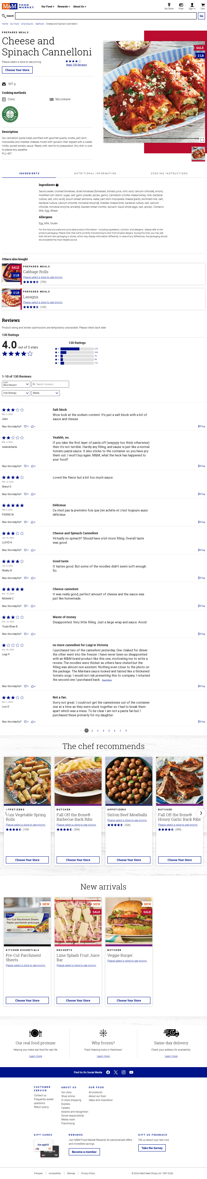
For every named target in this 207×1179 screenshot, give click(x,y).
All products (27, 23)
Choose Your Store (17, 70)
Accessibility (55, 1173)
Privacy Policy (88, 1173)
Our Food (47, 6)
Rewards (63, 6)
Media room (68, 1119)
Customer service (42, 1088)
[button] (77, 348)
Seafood (39, 23)
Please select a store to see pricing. (43, 277)
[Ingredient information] (57, 185)
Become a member (84, 1152)
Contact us (40, 1095)
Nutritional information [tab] (95, 173)
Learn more (35, 1056)
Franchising (68, 1123)
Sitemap (71, 1173)
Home (5, 23)
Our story (66, 1092)
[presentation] (29, 173)
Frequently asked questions (43, 1101)
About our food (97, 1096)
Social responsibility (72, 1115)
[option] (27, 813)
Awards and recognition (74, 1111)
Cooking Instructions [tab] (169, 173)
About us (69, 1087)
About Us (79, 6)
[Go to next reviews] (126, 730)
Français (38, 1173)
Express (65, 1104)
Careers (65, 1108)
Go (201, 16)
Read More (107, 680)
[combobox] (16, 384)
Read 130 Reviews (76, 64)
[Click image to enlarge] (154, 92)
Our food (14, 23)
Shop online (68, 1096)
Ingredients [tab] (29, 173)
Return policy (41, 1107)
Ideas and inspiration (101, 1100)
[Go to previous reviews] (81, 730)
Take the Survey (152, 1148)
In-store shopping (71, 1100)
